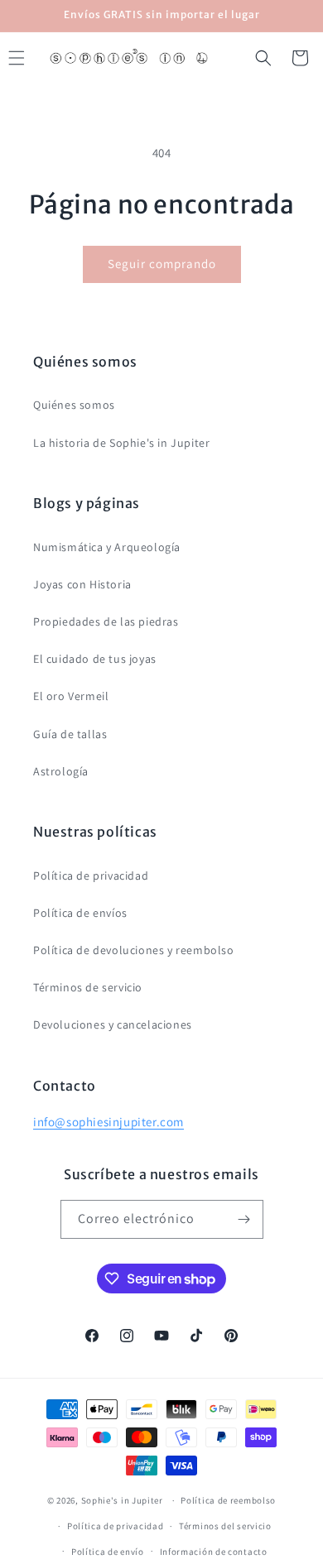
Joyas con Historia (82, 584)
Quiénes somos (74, 404)
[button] (263, 58)
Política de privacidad (90, 875)
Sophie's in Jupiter (122, 1500)
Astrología (61, 771)
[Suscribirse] (244, 1219)
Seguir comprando (162, 263)
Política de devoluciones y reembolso (133, 950)
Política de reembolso (228, 1500)
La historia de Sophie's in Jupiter (121, 442)
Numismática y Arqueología (107, 547)
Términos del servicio (225, 1526)
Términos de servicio (87, 987)
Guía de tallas (70, 734)
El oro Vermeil (70, 695)
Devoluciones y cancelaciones (112, 1024)
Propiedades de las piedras (106, 621)
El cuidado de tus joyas (95, 658)
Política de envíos (80, 912)
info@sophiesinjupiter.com (108, 1122)
